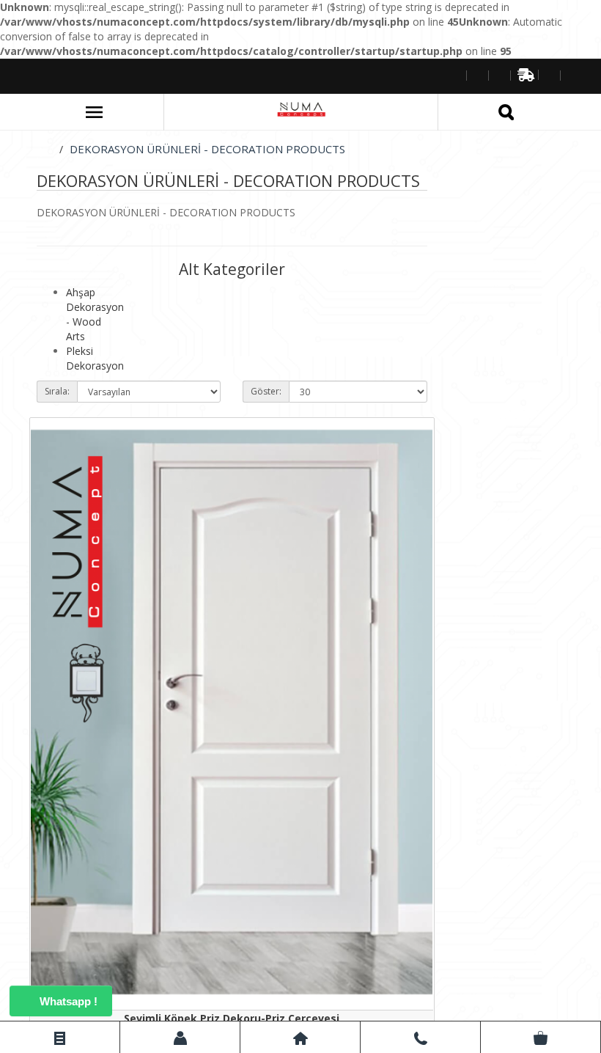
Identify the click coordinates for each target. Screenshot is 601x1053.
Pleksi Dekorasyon (95, 358)
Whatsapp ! (67, 1001)
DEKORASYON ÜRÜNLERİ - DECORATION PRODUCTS (207, 149)
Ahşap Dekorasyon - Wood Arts (95, 314)
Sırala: (57, 391)
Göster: (266, 391)
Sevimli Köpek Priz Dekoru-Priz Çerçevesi (231, 1018)
